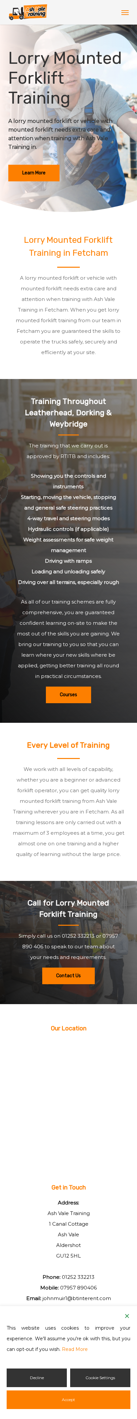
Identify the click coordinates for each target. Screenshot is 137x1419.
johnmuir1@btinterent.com (77, 1298)
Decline (37, 1377)
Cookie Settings (100, 1377)
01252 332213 (78, 936)
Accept (68, 1399)
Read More (75, 1349)
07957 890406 (78, 1287)
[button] (125, 12)
